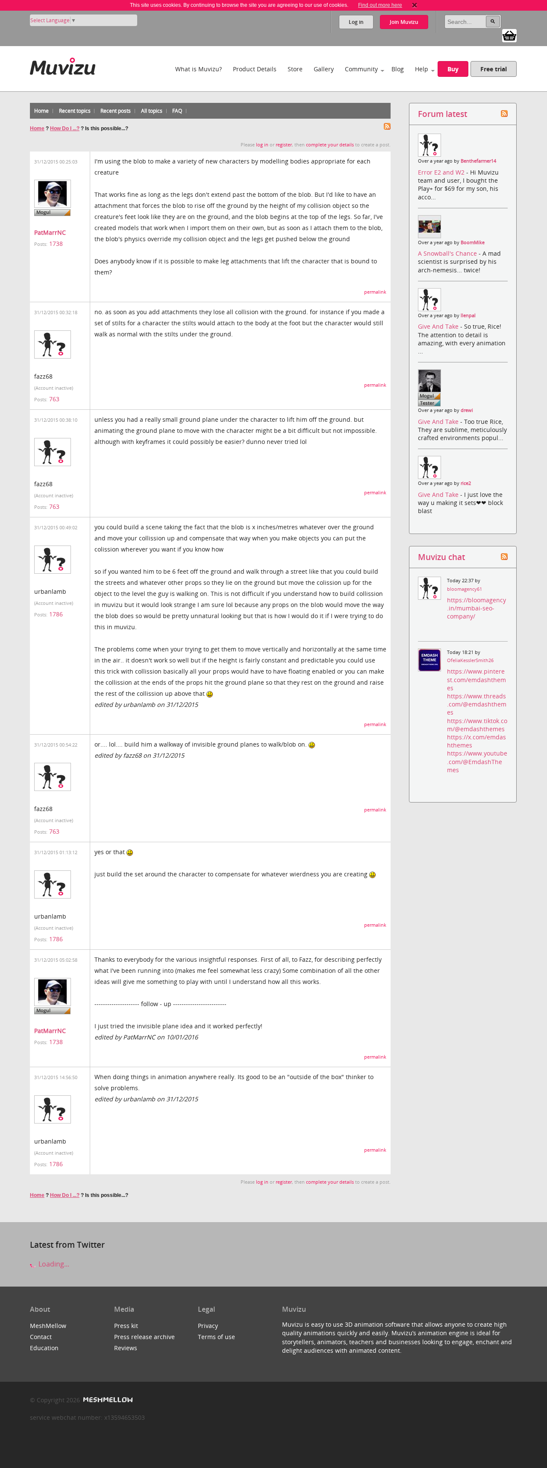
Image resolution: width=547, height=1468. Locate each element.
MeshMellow (48, 1326)
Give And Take (439, 326)
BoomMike (473, 242)
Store (295, 69)
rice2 (466, 483)
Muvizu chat (441, 557)
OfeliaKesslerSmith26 (470, 660)
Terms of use (216, 1337)
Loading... (53, 1264)
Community (361, 69)
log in (262, 145)
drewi (467, 410)
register (284, 145)
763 (54, 399)
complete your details (330, 145)
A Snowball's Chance (448, 253)
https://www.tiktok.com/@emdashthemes (477, 725)
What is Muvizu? (198, 69)
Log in (356, 22)
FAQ (177, 110)
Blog (397, 69)
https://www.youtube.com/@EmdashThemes (477, 761)
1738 (56, 243)
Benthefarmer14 (478, 161)
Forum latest (442, 113)
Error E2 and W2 (442, 172)
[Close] (414, 5)
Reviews (125, 1348)
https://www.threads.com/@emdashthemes (476, 704)
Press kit (126, 1326)
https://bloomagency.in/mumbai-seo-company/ (476, 608)
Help (421, 69)
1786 (56, 614)
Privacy (208, 1326)
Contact (41, 1337)
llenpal (468, 315)
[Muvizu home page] (62, 64)
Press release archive (144, 1337)
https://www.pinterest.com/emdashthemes (476, 679)
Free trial (493, 69)
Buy (453, 69)
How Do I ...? (64, 128)
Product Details (254, 69)
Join (404, 22)
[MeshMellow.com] (107, 1400)
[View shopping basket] (509, 35)
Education (44, 1348)
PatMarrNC (50, 232)
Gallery (324, 69)
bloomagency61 (464, 589)
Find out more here (380, 5)
